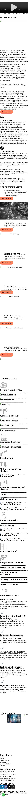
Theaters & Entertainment (13, 316)
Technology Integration (12, 191)
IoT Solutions (8, 222)
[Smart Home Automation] (2, 254)
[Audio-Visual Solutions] (2, 348)
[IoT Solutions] (2, 223)
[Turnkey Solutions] (2, 287)
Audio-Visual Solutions (11, 347)
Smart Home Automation (12, 253)
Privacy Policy (15, 793)
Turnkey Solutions (10, 286)
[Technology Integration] (2, 192)
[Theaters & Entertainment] (2, 317)
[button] (14, 7)
